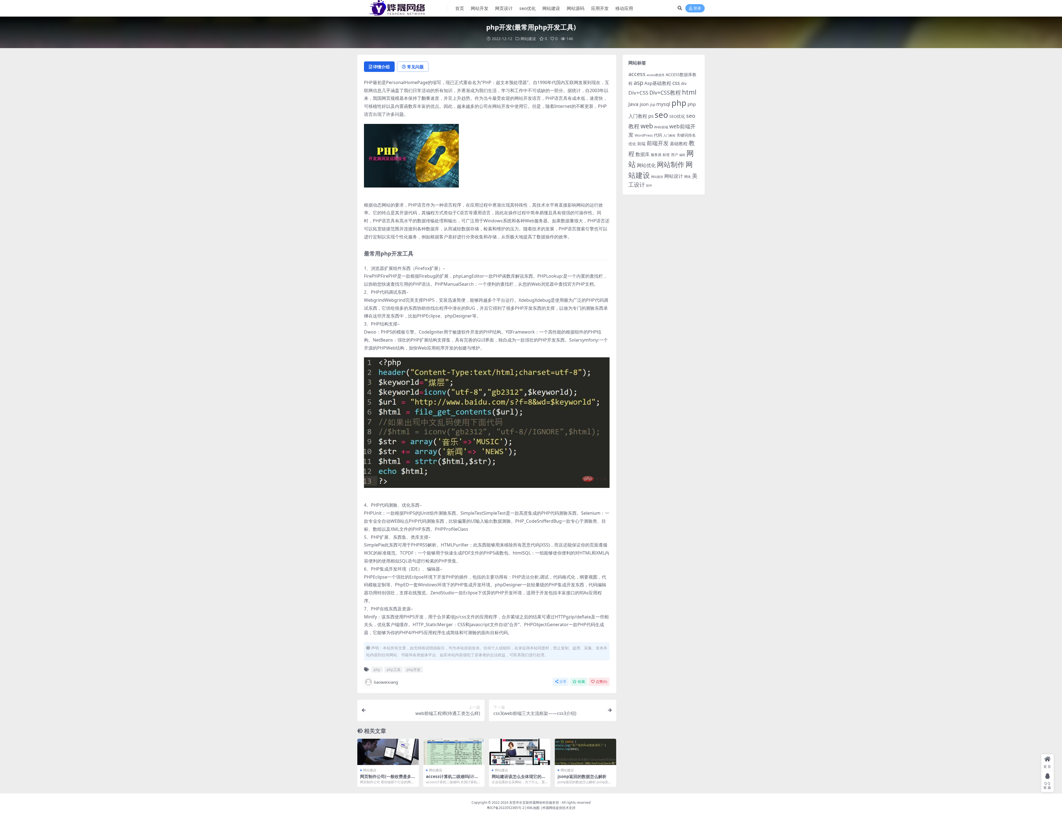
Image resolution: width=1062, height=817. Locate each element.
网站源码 (575, 8)
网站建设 (551, 8)
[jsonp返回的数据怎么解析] (585, 752)
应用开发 (600, 8)
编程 (682, 155)
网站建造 (657, 177)
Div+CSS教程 (665, 92)
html (689, 92)
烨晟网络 (549, 807)
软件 (649, 185)
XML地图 (533, 807)
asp (638, 83)
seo (661, 114)
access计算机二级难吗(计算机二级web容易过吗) (452, 779)
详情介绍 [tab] (381, 66)
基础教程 (679, 143)
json (644, 104)
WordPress (644, 135)
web (647, 125)
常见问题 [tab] (415, 66)
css (676, 83)
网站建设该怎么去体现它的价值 (519, 779)
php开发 (413, 669)
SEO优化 (677, 116)
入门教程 (669, 135)
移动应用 (624, 8)
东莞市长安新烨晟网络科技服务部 (534, 802)
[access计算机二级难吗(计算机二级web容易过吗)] (454, 752)
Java (633, 104)
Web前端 (661, 127)
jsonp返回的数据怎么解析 (582, 776)
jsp (652, 104)
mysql (663, 104)
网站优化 (646, 165)
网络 (687, 176)
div (684, 83)
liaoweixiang (386, 682)
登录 (697, 8)
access (636, 74)
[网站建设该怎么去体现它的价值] (519, 752)
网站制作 (670, 164)
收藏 (581, 682)
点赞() (601, 682)
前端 (641, 143)
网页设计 (504, 8)
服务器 (656, 154)
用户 (674, 154)
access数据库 (656, 75)
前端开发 (658, 143)
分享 (562, 682)
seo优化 (527, 8)
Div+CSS (638, 92)
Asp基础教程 (657, 83)
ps (651, 116)
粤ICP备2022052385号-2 (505, 807)
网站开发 (479, 8)
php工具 (393, 669)
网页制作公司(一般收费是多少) (385, 779)
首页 (459, 8)
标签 (666, 154)
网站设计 (673, 176)
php (377, 669)
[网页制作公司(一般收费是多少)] (388, 752)
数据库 (643, 154)
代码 (658, 135)
